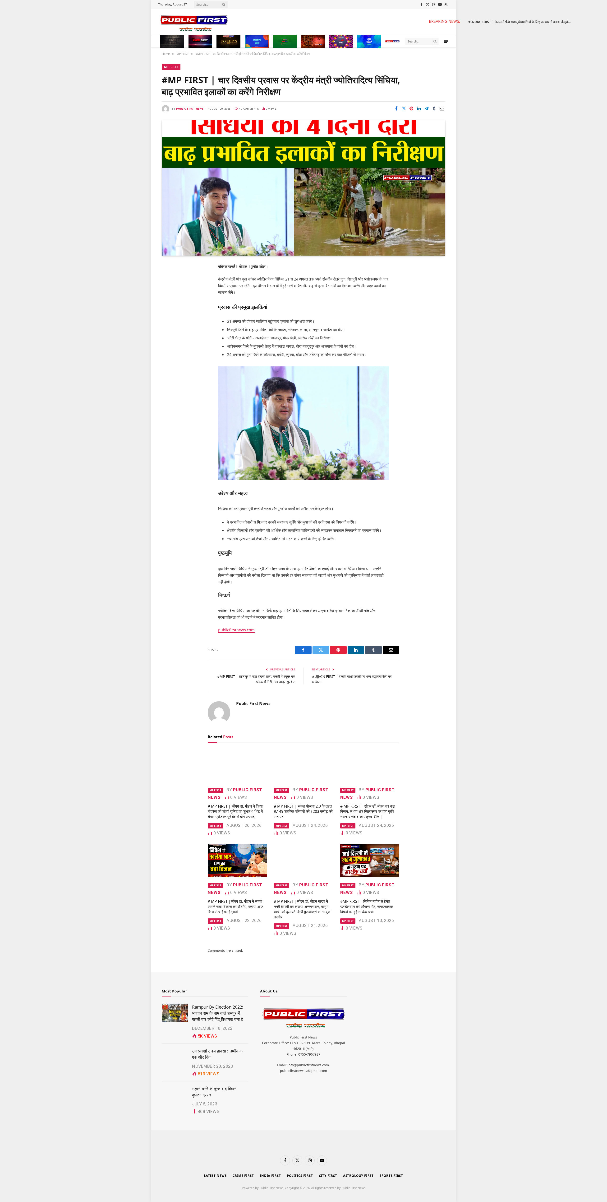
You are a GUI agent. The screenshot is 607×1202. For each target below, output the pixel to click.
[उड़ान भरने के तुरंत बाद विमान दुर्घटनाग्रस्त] (175, 1094)
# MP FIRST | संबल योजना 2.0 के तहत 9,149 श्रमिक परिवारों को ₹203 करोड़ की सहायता (303, 811)
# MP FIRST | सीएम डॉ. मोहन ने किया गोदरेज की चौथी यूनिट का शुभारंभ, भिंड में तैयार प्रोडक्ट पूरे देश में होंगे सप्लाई (235, 811)
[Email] (170, 327)
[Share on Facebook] (396, 108)
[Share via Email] (441, 108)
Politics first (300, 1176)
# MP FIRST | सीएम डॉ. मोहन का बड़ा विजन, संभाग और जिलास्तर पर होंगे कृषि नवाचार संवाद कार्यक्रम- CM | (367, 811)
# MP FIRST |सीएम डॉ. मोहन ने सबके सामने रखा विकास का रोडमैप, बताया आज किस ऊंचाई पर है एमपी (235, 906)
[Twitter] (170, 291)
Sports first (391, 1176)
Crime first (243, 1176)
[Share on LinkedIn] (419, 108)
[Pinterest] (170, 315)
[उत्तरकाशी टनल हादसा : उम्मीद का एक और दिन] (175, 1057)
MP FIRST (171, 67)
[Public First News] (289, 22)
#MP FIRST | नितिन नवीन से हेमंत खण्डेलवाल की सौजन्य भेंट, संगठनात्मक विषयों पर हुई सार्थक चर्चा (366, 906)
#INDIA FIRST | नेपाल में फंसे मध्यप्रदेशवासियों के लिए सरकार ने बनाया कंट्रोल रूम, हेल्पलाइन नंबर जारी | (521, 21)
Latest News (215, 1176)
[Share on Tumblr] (434, 108)
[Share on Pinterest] (411, 108)
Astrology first (358, 1176)
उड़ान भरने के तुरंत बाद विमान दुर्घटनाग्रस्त (214, 1092)
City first (328, 1176)
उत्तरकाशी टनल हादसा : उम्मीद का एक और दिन (218, 1054)
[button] (446, 41)
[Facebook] (170, 279)
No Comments (249, 108)
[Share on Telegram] (426, 108)
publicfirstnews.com (236, 629)
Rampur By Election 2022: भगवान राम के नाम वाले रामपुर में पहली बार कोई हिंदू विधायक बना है (217, 1013)
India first (270, 1176)
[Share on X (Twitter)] (403, 108)
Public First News (189, 108)
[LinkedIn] (170, 303)
